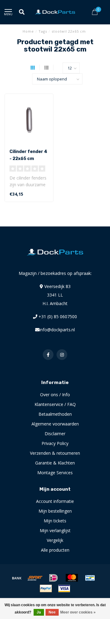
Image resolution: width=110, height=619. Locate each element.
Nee (52, 612)
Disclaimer (55, 433)
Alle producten (55, 550)
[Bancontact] (90, 577)
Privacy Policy (55, 443)
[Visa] (64, 588)
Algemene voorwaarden (55, 424)
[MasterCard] (71, 577)
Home (28, 31)
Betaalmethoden (55, 414)
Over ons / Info (55, 394)
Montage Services (55, 472)
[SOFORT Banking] (35, 577)
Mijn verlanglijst (55, 530)
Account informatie (55, 501)
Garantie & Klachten (55, 463)
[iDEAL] (53, 577)
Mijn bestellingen (55, 511)
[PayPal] (45, 588)
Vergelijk (55, 540)
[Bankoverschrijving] (16, 577)
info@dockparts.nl (57, 330)
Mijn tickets (55, 521)
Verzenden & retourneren (55, 453)
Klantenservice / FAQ (55, 404)
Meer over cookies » (78, 612)
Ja (39, 612)
